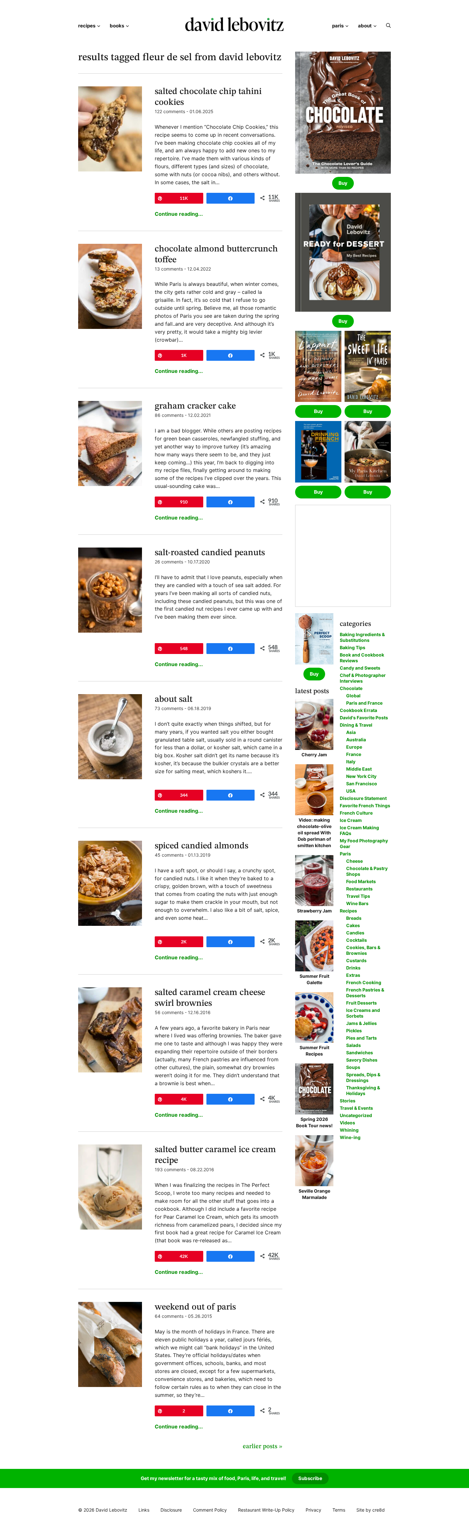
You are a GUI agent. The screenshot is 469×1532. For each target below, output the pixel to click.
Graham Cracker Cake (195, 406)
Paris (338, 26)
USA (350, 791)
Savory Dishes (361, 1060)
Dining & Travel (356, 725)
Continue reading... (179, 214)
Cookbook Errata (358, 710)
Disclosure (171, 1510)
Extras (353, 975)
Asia (351, 732)
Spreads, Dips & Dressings (363, 1077)
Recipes (86, 26)
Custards (356, 960)
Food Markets (361, 881)
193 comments (170, 1169)
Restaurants (359, 888)
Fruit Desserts (361, 1003)
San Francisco (361, 783)
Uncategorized (356, 1115)
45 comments (169, 855)
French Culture (356, 813)
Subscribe (310, 1478)
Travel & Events (356, 1108)
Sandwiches (359, 1052)
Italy (350, 761)
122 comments (170, 111)
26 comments (169, 561)
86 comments (169, 415)
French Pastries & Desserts (365, 992)
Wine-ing (350, 1137)
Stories (347, 1100)
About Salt (173, 699)
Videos (347, 1122)
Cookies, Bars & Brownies (363, 950)
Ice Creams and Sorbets (363, 1013)
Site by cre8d (370, 1510)
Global (353, 695)
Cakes (353, 925)
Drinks (353, 967)
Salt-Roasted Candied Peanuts (210, 552)
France (353, 754)
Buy (343, 183)
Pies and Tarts (361, 1038)
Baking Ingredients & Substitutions (362, 637)
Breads (353, 918)
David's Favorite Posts (364, 717)
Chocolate (351, 688)
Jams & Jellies (361, 1023)
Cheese (354, 861)
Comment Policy (210, 1510)
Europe (354, 747)
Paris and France (364, 703)
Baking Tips (352, 647)
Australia (356, 739)
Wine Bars (357, 903)
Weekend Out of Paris (195, 1307)
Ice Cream (351, 820)
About (365, 26)
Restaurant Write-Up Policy (266, 1510)
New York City (361, 776)
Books (117, 26)
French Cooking (363, 982)
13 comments (169, 269)
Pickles (354, 1030)
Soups (353, 1067)
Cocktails (356, 940)
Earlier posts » (262, 1446)
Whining (349, 1130)
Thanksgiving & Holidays (363, 1090)
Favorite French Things (365, 805)
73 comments (169, 708)
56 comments (169, 1012)
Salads (353, 1045)
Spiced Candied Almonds (201, 846)
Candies (355, 932)
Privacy (313, 1510)
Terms (338, 1510)
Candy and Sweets (360, 668)
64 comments (169, 1316)
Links (143, 1510)
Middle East (359, 769)
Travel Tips (358, 896)
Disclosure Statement (363, 798)
